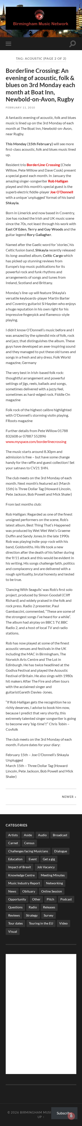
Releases (49, 907)
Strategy (32, 915)
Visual (12, 931)
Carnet (13, 843)
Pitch (50, 899)
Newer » (69, 797)
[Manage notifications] (71, 1116)
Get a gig (49, 859)
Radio (33, 907)
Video (63, 923)
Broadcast (60, 835)
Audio (42, 835)
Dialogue (60, 851)
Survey (48, 915)
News (12, 891)
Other (36, 899)
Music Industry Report (24, 883)
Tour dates (15, 923)
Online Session (51, 891)
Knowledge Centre (21, 875)
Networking (54, 883)
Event (33, 859)
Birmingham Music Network (45, 1112)
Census (29, 843)
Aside (28, 835)
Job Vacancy (46, 867)
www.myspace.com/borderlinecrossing (36, 441)
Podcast (66, 899)
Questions (15, 907)
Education (15, 859)
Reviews (14, 915)
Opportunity (17, 899)
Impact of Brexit (19, 867)
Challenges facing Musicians (28, 851)
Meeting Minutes (53, 875)
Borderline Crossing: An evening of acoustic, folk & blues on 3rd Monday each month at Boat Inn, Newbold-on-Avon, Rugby (40, 85)
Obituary (28, 891)
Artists (13, 835)
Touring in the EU (41, 923)
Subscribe (64, 1113)
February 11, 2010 (20, 107)
